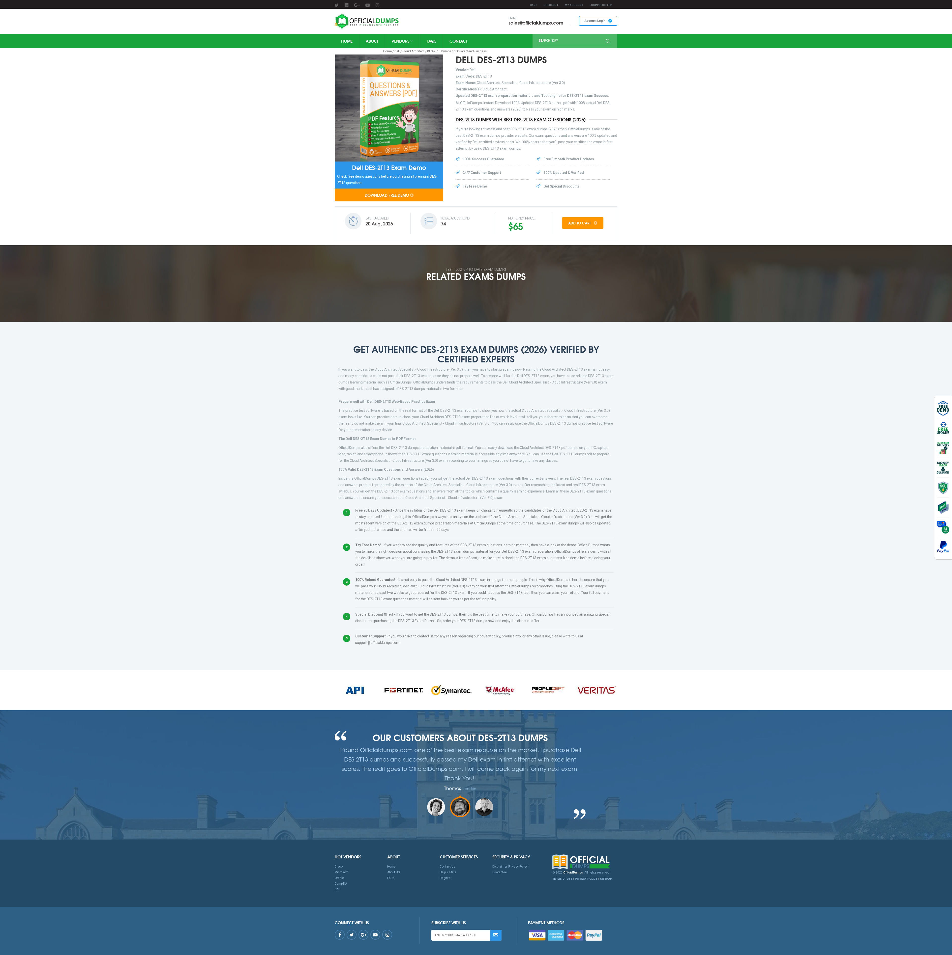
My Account (574, 5)
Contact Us (447, 866)
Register (445, 878)
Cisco (339, 866)
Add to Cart (580, 223)
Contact (458, 41)
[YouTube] (367, 5)
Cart (533, 5)
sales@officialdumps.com (535, 22)
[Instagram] (377, 5)
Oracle (339, 878)
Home (347, 41)
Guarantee (499, 872)
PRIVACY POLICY (586, 878)
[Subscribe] (496, 935)
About (372, 41)
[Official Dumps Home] (585, 861)
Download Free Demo (387, 195)
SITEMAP (606, 878)
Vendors (400, 41)
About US (393, 872)
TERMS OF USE (562, 878)
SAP (337, 889)
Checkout (550, 5)
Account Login (595, 21)
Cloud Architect (413, 51)
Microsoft (341, 872)
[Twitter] (337, 5)
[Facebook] (346, 5)
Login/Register (601, 5)
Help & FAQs (448, 872)
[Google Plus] (357, 5)
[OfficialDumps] (367, 21)
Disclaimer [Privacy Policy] (510, 866)
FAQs (431, 41)
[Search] (607, 41)
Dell (397, 51)
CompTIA (341, 883)
